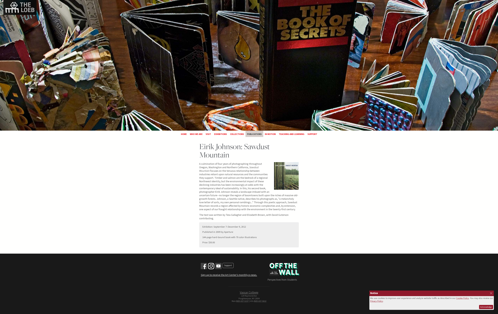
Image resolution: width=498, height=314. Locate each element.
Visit (208, 134)
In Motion (270, 134)
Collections (237, 134)
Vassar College (249, 292)
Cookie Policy (462, 298)
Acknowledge (486, 307)
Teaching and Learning (291, 134)
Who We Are (196, 134)
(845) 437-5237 (242, 301)
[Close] (491, 293)
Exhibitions (220, 134)
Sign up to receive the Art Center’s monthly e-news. (229, 275)
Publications (254, 134)
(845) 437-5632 (260, 301)
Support (312, 134)
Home (184, 134)
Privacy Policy (376, 301)
